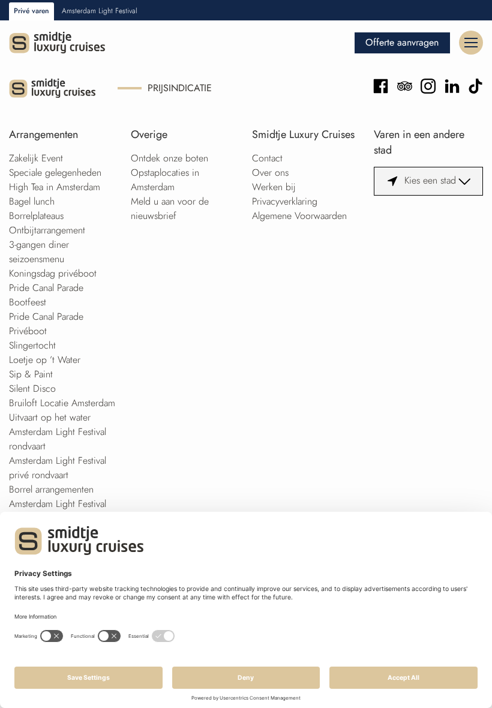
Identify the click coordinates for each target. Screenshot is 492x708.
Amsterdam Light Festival (99, 10)
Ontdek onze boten (169, 158)
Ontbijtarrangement (47, 230)
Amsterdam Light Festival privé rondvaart (57, 468)
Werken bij (274, 187)
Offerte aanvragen (402, 42)
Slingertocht (32, 345)
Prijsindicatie (180, 88)
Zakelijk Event (36, 158)
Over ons (270, 172)
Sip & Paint (31, 374)
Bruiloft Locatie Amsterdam (62, 403)
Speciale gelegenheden (55, 172)
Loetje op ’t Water (44, 360)
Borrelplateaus (36, 216)
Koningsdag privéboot (53, 273)
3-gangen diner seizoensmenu (39, 252)
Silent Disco (32, 388)
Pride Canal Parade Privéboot (46, 324)
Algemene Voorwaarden (299, 216)
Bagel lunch (32, 201)
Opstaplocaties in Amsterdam (165, 180)
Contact (267, 158)
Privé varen (31, 10)
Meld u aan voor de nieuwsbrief (170, 208)
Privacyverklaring (284, 201)
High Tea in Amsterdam (54, 187)
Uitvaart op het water (50, 417)
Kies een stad (430, 180)
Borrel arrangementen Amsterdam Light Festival (57, 496)
